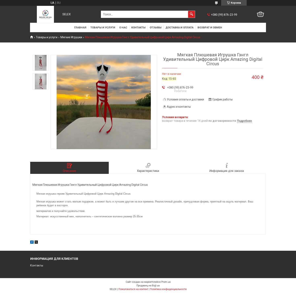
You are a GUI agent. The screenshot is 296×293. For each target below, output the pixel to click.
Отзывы (155, 27)
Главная (80, 27)
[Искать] (191, 14)
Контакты (138, 27)
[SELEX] (45, 14)
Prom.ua (166, 282)
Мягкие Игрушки (71, 37)
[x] (36, 242)
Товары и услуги (102, 27)
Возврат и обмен (210, 27)
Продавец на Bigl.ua (148, 285)
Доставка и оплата (180, 27)
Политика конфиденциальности (168, 289)
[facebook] (32, 242)
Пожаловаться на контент (133, 289)
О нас (123, 27)
